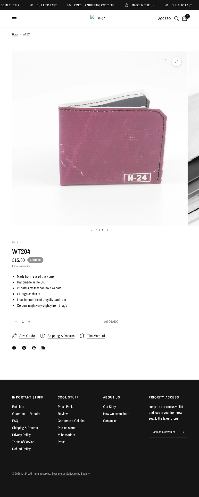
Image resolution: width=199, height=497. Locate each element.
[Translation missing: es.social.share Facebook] (15, 348)
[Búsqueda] (177, 18)
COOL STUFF (68, 397)
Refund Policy (21, 448)
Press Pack (65, 406)
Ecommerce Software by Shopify (71, 474)
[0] (184, 18)
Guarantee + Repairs (26, 413)
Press (61, 441)
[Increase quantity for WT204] (29, 321)
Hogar (15, 34)
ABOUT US (111, 397)
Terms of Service (23, 441)
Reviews (63, 413)
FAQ (15, 420)
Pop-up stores (67, 427)
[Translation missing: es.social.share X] (25, 348)
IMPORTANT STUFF (27, 397)
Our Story (109, 406)
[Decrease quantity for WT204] (16, 321)
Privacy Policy (21, 434)
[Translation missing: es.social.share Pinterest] (35, 348)
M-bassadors (66, 434)
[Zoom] (176, 61)
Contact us (110, 420)
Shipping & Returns (25, 427)
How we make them (116, 413)
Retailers (18, 406)
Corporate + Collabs (71, 420)
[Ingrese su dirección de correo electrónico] (182, 432)
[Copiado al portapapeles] (44, 348)
